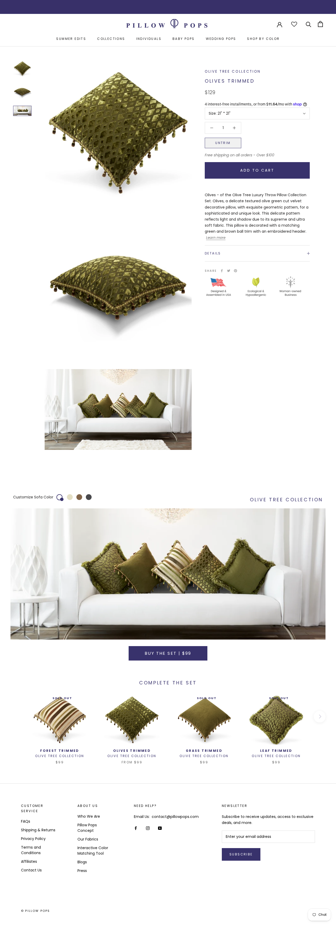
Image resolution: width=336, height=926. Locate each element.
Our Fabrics (87, 839)
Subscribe (241, 854)
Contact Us (31, 870)
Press (82, 870)
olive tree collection (233, 71)
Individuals (148, 38)
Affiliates (29, 861)
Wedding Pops (221, 38)
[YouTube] (160, 828)
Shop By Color (263, 38)
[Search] (308, 24)
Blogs (82, 862)
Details (213, 253)
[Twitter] (228, 270)
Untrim (222, 143)
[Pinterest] (235, 270)
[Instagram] (148, 828)
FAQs (25, 821)
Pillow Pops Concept (87, 827)
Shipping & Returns (38, 830)
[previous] (16, 716)
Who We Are (88, 816)
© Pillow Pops (35, 911)
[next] (320, 716)
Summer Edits (71, 38)
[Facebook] (221, 270)
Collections (111, 38)
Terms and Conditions (31, 850)
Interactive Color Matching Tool (92, 850)
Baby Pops (183, 38)
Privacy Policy (33, 838)
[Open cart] (320, 24)
